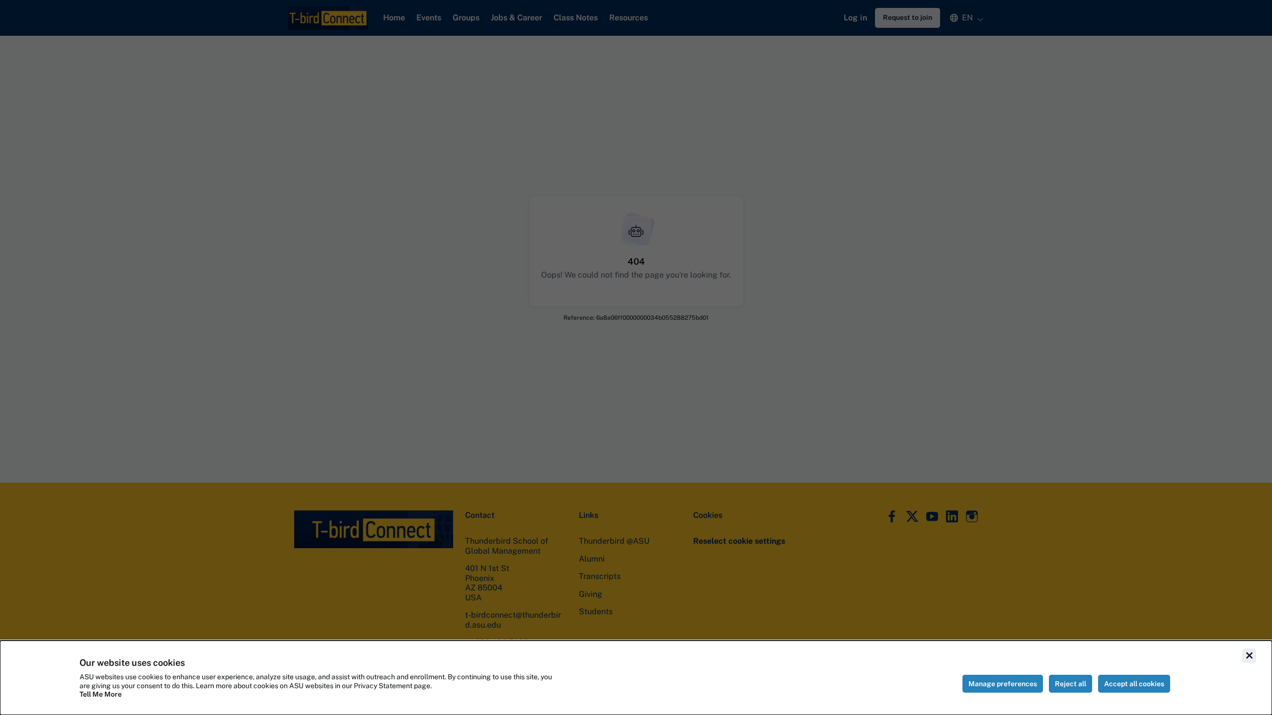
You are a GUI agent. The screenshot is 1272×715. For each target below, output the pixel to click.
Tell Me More (101, 694)
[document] (636, 678)
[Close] (1249, 655)
